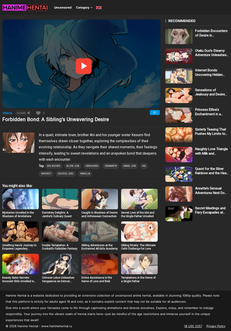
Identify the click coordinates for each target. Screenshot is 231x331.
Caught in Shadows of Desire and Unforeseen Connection (99, 214)
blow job (73, 165)
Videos (7, 113)
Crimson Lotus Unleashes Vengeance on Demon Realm (58, 281)
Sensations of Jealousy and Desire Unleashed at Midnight (211, 92)
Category (83, 7)
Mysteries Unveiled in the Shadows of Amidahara (18, 214)
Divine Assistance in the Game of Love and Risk (96, 279)
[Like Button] (38, 113)
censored (91, 165)
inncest (46, 173)
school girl (66, 173)
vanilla (85, 173)
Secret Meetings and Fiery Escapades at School (210, 210)
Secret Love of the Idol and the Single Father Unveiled (137, 214)
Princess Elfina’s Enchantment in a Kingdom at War (208, 112)
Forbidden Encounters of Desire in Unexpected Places (211, 33)
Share (21, 113)
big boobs (53, 165)
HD (144, 165)
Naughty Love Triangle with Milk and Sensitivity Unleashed (211, 151)
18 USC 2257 (193, 326)
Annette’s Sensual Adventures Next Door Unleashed (211, 190)
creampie (111, 165)
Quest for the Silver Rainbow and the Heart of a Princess (212, 171)
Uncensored (63, 7)
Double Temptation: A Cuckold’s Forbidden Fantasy (59, 247)
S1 (154, 112)
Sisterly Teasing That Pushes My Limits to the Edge (210, 131)
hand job (129, 165)
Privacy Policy (215, 326)
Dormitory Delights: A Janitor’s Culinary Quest (57, 214)
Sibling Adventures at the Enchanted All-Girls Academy (99, 247)
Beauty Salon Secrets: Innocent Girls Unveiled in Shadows (18, 281)
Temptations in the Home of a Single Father (138, 279)
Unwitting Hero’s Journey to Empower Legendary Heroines (19, 249)
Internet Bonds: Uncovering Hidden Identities (209, 72)
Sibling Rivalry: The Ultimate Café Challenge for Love (138, 247)
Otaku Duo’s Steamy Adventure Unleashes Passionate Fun (210, 53)
